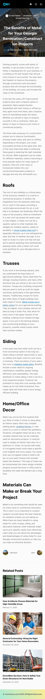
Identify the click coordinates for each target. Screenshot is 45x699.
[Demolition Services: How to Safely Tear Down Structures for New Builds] (22, 661)
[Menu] (41, 4)
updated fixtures (23, 426)
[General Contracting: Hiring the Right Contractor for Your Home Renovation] (22, 623)
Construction (23, 18)
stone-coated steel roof (25, 230)
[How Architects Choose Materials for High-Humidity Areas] (22, 586)
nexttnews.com (12, 694)
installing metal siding (24, 364)
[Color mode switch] (31, 4)
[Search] (36, 4)
